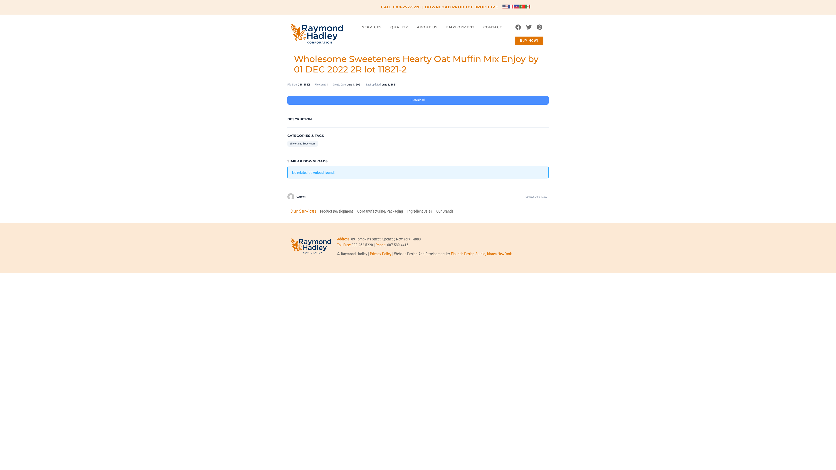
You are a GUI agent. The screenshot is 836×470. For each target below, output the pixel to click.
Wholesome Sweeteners (302, 143)
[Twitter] (529, 27)
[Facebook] (518, 27)
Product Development (336, 211)
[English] (505, 6)
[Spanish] (528, 6)
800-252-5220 (407, 7)
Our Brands (444, 211)
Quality (399, 27)
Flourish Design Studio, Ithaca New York (481, 254)
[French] (511, 6)
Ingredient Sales (419, 211)
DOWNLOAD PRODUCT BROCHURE (461, 7)
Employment (460, 27)
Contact (492, 27)
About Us (427, 27)
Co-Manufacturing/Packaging (380, 211)
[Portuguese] (522, 6)
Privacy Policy (380, 254)
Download (418, 100)
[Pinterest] (539, 27)
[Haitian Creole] (516, 6)
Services (372, 27)
